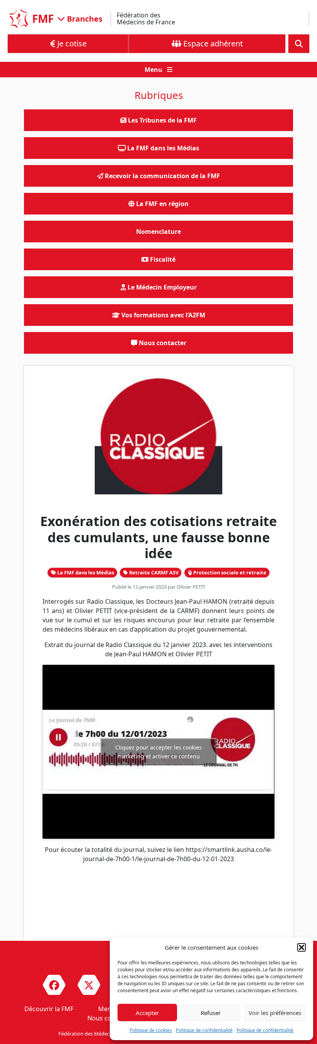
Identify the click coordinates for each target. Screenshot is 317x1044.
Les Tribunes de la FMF (161, 120)
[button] (301, 947)
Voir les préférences (275, 1013)
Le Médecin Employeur (161, 287)
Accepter (147, 1013)
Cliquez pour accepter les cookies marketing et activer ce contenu (158, 752)
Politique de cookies (151, 1030)
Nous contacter (161, 343)
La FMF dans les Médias (85, 572)
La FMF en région (162, 203)
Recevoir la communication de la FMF (161, 176)
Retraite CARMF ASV (153, 572)
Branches (83, 18)
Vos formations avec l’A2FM (162, 315)
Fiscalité (162, 259)
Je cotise (71, 43)
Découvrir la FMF (48, 1009)
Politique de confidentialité (204, 1030)
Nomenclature (158, 231)
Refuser (211, 1013)
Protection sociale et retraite (229, 572)
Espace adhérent (212, 43)
